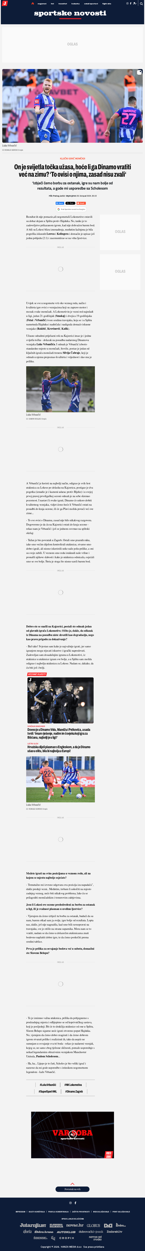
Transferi (62, 4)
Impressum (20, 1212)
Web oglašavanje (101, 1212)
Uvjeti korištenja (37, 1212)
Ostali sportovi (91, 4)
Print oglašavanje (121, 1212)
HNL (52, 4)
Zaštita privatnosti (81, 1212)
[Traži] (141, 4)
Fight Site (106, 4)
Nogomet (42, 4)
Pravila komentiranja (58, 1212)
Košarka (76, 4)
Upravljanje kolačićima (73, 1219)
